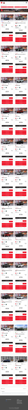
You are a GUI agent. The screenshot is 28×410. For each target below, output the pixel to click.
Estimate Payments (7, 37)
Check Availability (7, 40)
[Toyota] (1, 2)
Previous (0, 10)
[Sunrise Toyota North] (4, 3)
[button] (13, 17)
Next (27, 10)
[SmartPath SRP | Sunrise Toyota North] (14, 10)
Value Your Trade (20, 39)
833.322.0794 (19, 400)
